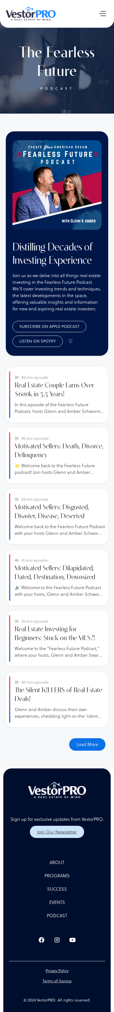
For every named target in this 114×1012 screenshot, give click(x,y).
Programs (57, 876)
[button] (100, 13)
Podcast (57, 916)
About (57, 862)
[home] (31, 14)
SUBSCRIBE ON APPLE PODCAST (49, 326)
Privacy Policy (57, 970)
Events (57, 902)
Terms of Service (57, 981)
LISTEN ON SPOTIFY (37, 341)
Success (57, 889)
